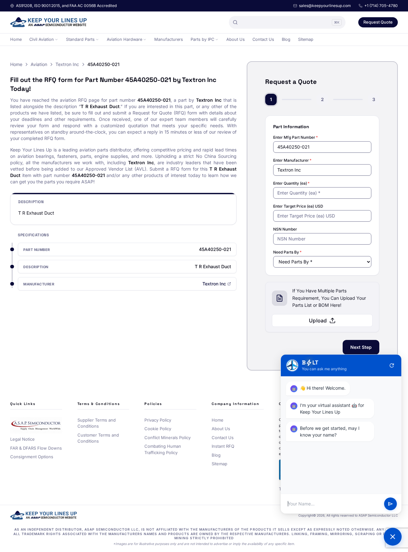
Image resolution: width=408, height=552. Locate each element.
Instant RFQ (223, 446)
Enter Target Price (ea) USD (298, 206)
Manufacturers (168, 39)
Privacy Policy (157, 420)
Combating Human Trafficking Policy (162, 449)
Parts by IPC (202, 39)
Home (16, 39)
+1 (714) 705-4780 (381, 5)
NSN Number (285, 229)
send (390, 503)
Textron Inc (67, 64)
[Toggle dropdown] (56, 39)
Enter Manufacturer (292, 160)
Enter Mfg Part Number (295, 137)
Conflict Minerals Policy (167, 437)
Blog (286, 39)
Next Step (361, 347)
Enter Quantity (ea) (291, 183)
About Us (235, 39)
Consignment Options (31, 456)
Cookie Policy (157, 428)
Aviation (39, 64)
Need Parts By (287, 252)
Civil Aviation (41, 39)
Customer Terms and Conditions (98, 438)
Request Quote (378, 22)
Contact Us (263, 39)
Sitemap (305, 39)
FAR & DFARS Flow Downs (36, 448)
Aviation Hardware (124, 39)
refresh (392, 365)
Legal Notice (22, 439)
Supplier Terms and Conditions (96, 423)
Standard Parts (80, 39)
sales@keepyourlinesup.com (325, 5)
